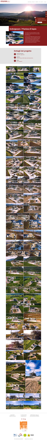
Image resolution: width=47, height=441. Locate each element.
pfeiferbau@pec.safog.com (34, 415)
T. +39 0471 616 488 (23, 415)
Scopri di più (39, 22)
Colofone (26, 439)
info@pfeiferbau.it (23, 416)
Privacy (28, 439)
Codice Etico (31, 439)
